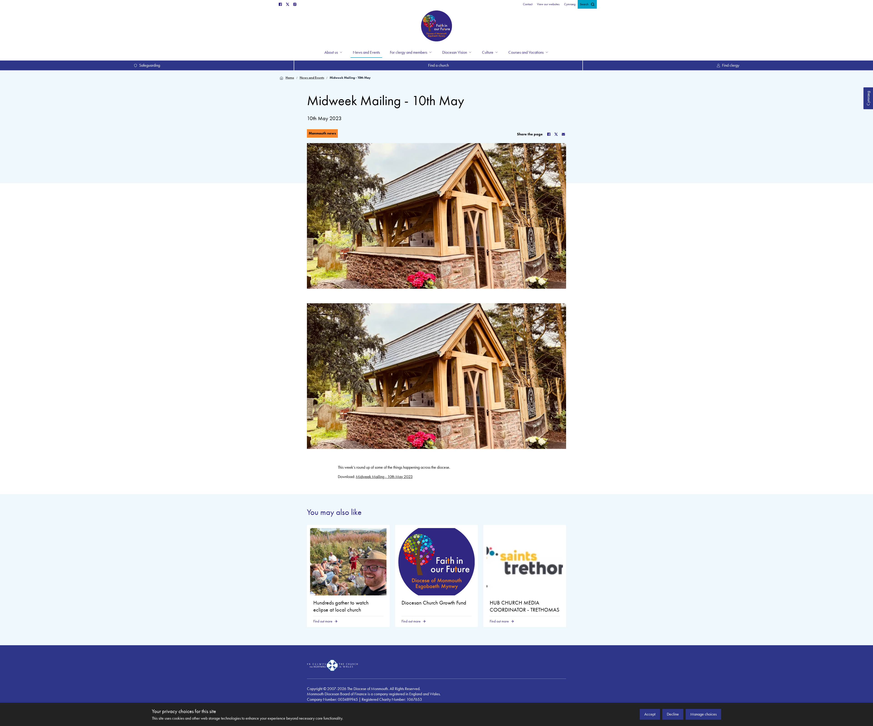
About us (331, 52)
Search (584, 4)
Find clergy (730, 65)
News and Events (312, 78)
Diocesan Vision (454, 52)
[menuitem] (528, 4)
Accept (649, 714)
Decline (673, 714)
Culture (487, 52)
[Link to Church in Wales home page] (332, 665)
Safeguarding (149, 65)
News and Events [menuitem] (366, 52)
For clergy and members (408, 52)
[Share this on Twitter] (556, 134)
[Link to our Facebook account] (280, 4)
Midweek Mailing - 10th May (350, 78)
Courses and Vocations (526, 52)
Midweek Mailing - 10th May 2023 (384, 476)
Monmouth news (322, 133)
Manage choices (703, 714)
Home (290, 78)
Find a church (438, 65)
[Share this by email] (563, 134)
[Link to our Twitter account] (287, 4)
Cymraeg (868, 98)
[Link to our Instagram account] (295, 4)
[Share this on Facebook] (549, 134)
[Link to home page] (436, 26)
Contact (527, 4)
